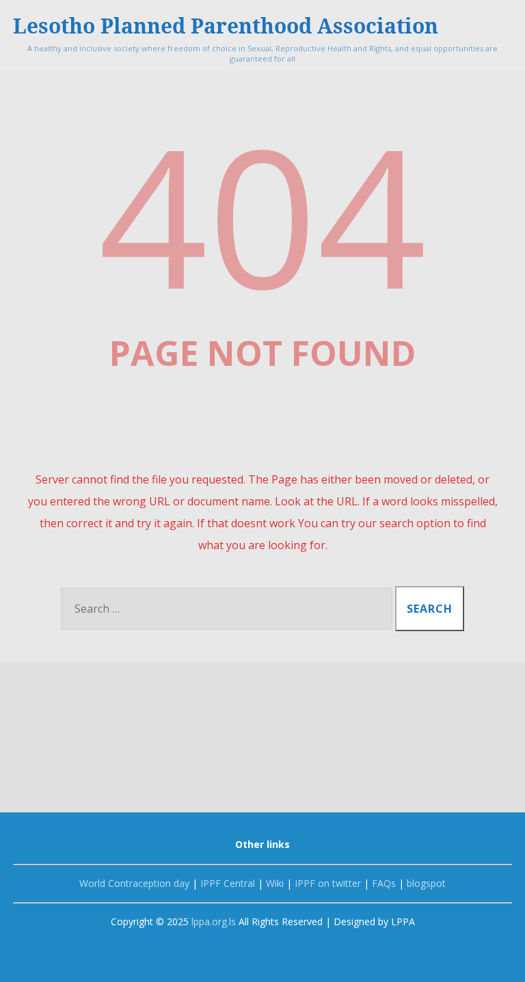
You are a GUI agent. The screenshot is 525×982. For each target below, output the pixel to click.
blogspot (425, 883)
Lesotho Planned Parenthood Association (225, 26)
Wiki (273, 883)
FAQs (384, 883)
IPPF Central (226, 883)
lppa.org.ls (213, 921)
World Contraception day (134, 883)
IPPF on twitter (326, 883)
